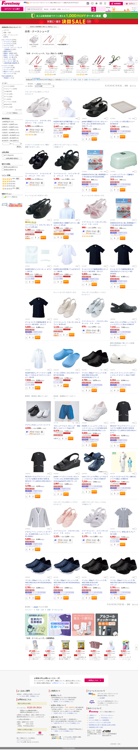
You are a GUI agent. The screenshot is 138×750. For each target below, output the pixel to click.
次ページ (133, 85)
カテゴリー (29, 610)
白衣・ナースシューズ (11, 35)
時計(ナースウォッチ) (10, 71)
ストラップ (7, 69)
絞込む (19, 146)
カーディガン (8, 59)
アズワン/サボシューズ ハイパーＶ (37, 425)
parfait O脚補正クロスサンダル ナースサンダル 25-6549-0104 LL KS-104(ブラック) (95, 124)
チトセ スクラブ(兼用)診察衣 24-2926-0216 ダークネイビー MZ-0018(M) (122, 271)
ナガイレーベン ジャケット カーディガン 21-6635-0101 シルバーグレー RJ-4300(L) (38, 534)
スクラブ (6, 45)
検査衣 (6, 51)
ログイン (19, 740)
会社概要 (102, 698)
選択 (17, 178)
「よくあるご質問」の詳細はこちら (28, 696)
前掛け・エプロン (9, 55)
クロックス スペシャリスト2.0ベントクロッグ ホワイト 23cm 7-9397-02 (122, 375)
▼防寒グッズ (8, 78)
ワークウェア (8, 41)
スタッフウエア (6, 40)
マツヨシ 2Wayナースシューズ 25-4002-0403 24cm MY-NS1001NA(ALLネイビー (38, 582)
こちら (33, 732)
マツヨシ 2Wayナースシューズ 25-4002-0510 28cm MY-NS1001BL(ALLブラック (123, 582)
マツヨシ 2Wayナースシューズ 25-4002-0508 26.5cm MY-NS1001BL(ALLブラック (94, 582)
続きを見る (18, 110)
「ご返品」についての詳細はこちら (63, 731)
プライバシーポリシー (107, 715)
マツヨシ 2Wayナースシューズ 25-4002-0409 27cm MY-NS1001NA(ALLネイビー (67, 582)
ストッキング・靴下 (10, 61)
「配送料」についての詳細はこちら (63, 701)
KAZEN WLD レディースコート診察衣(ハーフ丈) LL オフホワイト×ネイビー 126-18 (38, 375)
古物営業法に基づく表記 (96, 727)
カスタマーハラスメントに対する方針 (100, 722)
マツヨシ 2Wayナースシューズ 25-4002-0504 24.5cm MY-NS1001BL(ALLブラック (94, 375)
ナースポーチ (8, 67)
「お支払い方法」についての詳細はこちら (65, 713)
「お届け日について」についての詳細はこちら (66, 723)
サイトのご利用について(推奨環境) (99, 720)
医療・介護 (7, 32)
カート (66, 136)
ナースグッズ (5, 65)
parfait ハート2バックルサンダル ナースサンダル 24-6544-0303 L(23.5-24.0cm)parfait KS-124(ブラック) (66, 479)
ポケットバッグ (8, 73)
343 (126, 85)
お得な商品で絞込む (12, 158)
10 (120, 85)
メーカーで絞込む (12, 113)
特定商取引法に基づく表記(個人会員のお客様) (102, 725)
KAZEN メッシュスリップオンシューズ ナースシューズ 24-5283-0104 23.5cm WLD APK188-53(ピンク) (94, 428)
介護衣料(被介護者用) (10, 63)
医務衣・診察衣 (8, 53)
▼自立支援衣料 (6, 76)
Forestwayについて (106, 718)
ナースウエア (8, 43)
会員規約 (91, 718)
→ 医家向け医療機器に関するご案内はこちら (42, 26)
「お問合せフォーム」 (58, 683)
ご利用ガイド (92, 715)
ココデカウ (71, 739)
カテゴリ (6, 30)
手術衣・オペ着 (8, 57)
